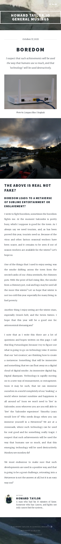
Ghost (38, 534)
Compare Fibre (30, 112)
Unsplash (41, 112)
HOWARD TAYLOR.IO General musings (30, 17)
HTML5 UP (35, 530)
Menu (54, 4)
